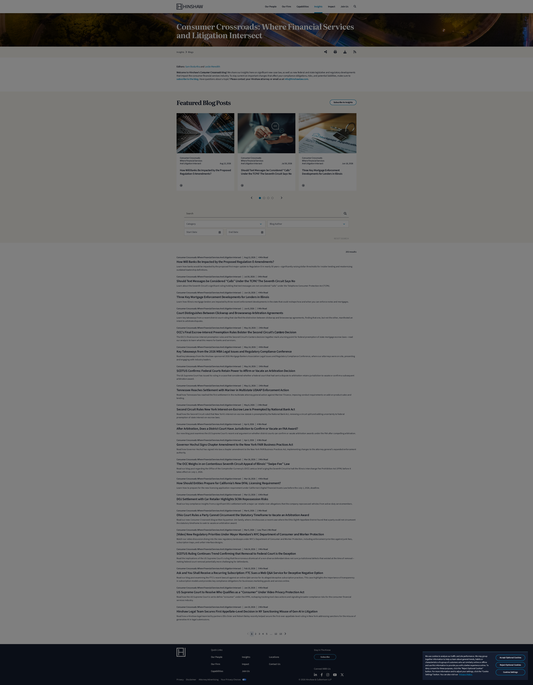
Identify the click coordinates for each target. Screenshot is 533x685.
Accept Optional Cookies (510, 657)
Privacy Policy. (465, 674)
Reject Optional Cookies (510, 665)
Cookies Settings (510, 672)
